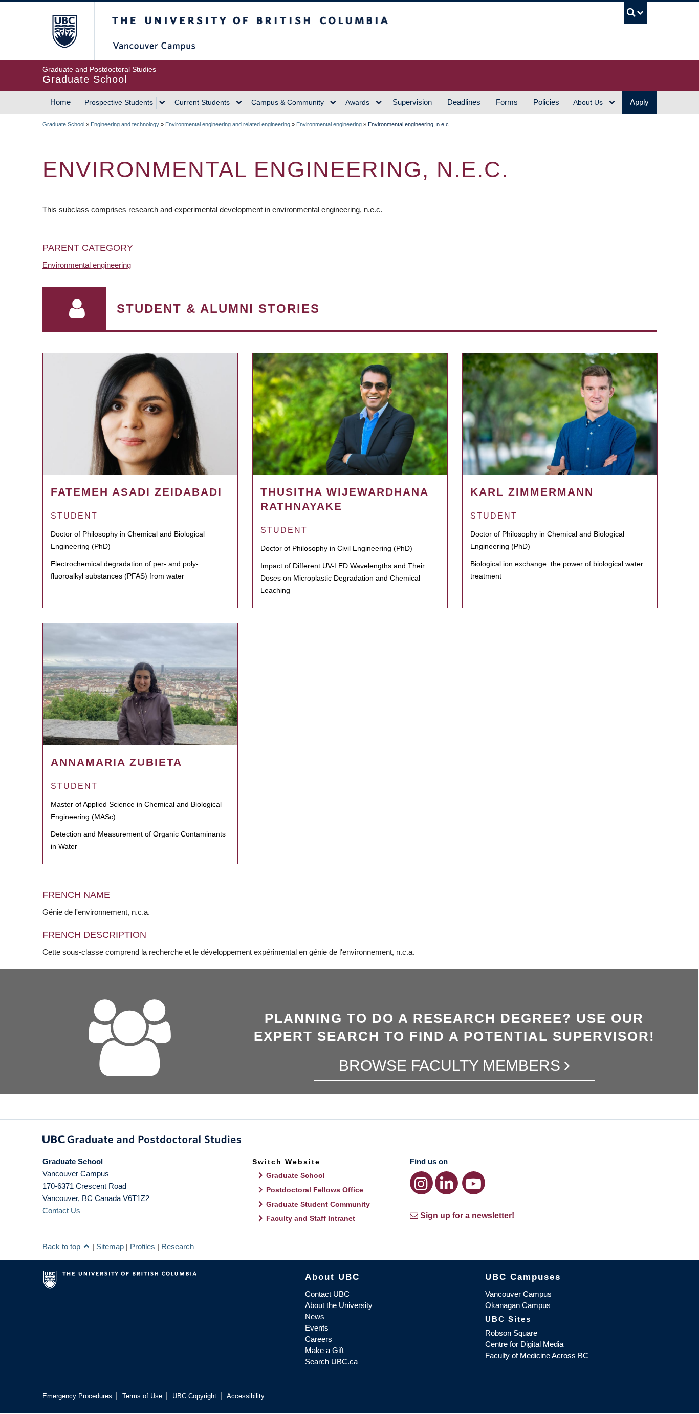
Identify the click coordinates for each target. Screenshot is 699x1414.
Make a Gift (324, 1350)
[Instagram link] (421, 1182)
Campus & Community (287, 102)
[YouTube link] (473, 1182)
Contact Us (61, 1210)
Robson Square (511, 1333)
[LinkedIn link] (446, 1182)
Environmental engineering (329, 124)
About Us (588, 102)
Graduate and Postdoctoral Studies (349, 1141)
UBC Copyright (194, 1396)
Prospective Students (118, 102)
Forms (507, 102)
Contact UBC (327, 1294)
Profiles (142, 1246)
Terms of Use (142, 1396)
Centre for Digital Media (524, 1344)
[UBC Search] (635, 13)
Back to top (62, 1246)
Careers (318, 1339)
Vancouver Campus (518, 1294)
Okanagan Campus (518, 1305)
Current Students (202, 102)
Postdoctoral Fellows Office (314, 1190)
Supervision (412, 102)
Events (317, 1327)
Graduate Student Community (318, 1204)
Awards (357, 102)
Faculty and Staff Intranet (310, 1218)
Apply (639, 102)
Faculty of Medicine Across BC (536, 1355)
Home (60, 102)
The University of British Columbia (64, 31)
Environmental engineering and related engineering (227, 124)
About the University (339, 1305)
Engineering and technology (125, 124)
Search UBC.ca (331, 1361)
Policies (546, 102)
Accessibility (246, 1396)
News (314, 1316)
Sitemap (110, 1246)
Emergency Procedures (77, 1396)
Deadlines (463, 102)
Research (177, 1246)
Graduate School (63, 124)
